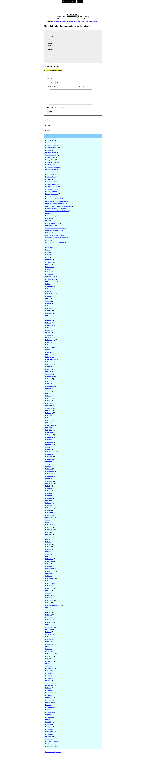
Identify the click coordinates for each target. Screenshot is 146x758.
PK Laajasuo (48, 435)
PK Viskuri (48, 734)
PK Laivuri (48, 439)
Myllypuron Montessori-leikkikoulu (54, 242)
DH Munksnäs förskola (51, 172)
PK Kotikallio (48, 408)
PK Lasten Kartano (50, 452)
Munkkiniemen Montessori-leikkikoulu (55, 237)
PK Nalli (47, 522)
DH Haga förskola (50, 160)
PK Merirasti (48, 495)
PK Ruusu (48, 610)
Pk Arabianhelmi (49, 267)
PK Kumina (48, 417)
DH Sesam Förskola (50, 184)
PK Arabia (48, 264)
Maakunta (49, 120)
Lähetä (50, 111)
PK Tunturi (48, 690)
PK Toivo (47, 680)
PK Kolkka (48, 396)
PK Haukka (48, 303)
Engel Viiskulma (49, 196)
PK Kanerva (48, 354)
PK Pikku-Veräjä (49, 571)
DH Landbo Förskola (51, 164)
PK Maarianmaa (49, 483)
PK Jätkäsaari (49, 337)
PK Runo (47, 602)
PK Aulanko (48, 274)
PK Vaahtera (48, 697)
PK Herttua (48, 310)
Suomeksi (65, 1)
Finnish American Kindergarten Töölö (55, 203)
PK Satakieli (48, 629)
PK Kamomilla (49, 347)
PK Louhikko (48, 481)
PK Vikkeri (48, 724)
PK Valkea (48, 705)
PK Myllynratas (49, 512)
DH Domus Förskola (50, 152)
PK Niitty (47, 532)
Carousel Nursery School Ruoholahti (55, 142)
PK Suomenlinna (50, 654)
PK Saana (48, 617)
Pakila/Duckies (49, 247)
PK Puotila (48, 585)
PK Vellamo (48, 717)
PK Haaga (48, 296)
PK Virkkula (48, 729)
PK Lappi (47, 447)
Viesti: (48, 104)
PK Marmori (48, 488)
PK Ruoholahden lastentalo (52, 605)
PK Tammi (48, 666)
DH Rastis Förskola (50, 181)
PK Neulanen (49, 529)
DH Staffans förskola (50, 189)
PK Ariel (47, 269)
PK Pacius (48, 546)
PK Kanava (48, 352)
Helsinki (72, 21)
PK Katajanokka (49, 376)
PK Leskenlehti (49, 466)
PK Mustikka (48, 510)
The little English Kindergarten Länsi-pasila (87, 21)
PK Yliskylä (48, 736)
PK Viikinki (48, 722)
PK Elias (47, 284)
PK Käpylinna (49, 432)
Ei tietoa (67, 21)
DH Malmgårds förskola (51, 167)
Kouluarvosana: (51, 82)
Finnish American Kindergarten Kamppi (56, 198)
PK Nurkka (48, 542)
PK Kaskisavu (49, 374)
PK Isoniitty (48, 327)
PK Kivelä (48, 388)
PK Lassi (47, 449)
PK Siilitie (48, 644)
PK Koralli (48, 400)
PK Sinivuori (48, 649)
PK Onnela (48, 544)
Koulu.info (73, 16)
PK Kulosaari (48, 415)
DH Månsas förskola (50, 174)
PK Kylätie (48, 427)
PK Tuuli (47, 695)
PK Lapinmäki (49, 444)
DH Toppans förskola (51, 191)
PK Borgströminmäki (50, 281)
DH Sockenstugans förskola (52, 186)
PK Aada (47, 250)
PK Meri (47, 493)
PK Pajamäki (48, 551)
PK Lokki (47, 473)
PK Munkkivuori (49, 508)
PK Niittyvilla (48, 534)
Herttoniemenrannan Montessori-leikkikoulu (57, 211)
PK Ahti (47, 257)
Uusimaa (62, 21)
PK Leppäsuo (49, 464)
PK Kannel (48, 361)
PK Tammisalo (49, 668)
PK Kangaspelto (49, 357)
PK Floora (48, 288)
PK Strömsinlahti (49, 651)
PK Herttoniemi (49, 308)
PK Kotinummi (49, 410)
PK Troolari (48, 688)
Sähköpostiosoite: (52, 86)
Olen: (48, 107)
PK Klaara (48, 393)
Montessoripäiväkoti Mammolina (54, 235)
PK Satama (48, 632)
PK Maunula (48, 490)
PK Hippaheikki (49, 318)
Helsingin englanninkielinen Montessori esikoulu (58, 206)
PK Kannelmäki (49, 364)
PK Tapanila (48, 673)
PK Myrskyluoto (49, 517)
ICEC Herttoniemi (50, 215)
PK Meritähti (48, 500)
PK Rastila (48, 595)
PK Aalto (47, 252)
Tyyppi (48, 125)
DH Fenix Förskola (50, 157)
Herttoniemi (48, 213)
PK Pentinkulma (49, 561)
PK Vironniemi (49, 731)
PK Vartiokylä (49, 712)
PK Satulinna (48, 634)
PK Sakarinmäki (49, 622)
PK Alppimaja (49, 262)
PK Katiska (48, 379)
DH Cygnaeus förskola (51, 147)
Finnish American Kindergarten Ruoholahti (56, 201)
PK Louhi (47, 478)
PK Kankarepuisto (50, 359)
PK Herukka (48, 313)
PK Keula (47, 383)
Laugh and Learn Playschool (53, 225)
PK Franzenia (49, 291)
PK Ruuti (47, 612)
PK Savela (48, 636)
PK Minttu (48, 505)
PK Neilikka (48, 525)
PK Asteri (47, 271)
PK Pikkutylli (48, 576)
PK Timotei (48, 678)
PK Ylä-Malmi (49, 739)
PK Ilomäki (48, 320)
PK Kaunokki (48, 381)
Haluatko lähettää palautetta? (53, 752)
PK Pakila (48, 554)
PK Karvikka (48, 371)
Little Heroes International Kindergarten (55, 228)
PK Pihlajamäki (49, 568)
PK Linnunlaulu (49, 471)
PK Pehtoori (48, 556)
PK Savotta (48, 639)
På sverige (73, 1)
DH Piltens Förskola (50, 177)
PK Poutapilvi (49, 583)
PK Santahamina (50, 627)
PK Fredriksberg (49, 293)
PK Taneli (48, 671)
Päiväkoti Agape (49, 744)
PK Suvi (47, 658)
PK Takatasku (49, 663)
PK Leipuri (48, 461)
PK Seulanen (49, 641)
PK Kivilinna (48, 391)
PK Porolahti (48, 581)
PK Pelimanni (49, 559)
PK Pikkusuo (48, 573)
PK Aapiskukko (49, 254)
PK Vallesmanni (49, 707)
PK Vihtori (48, 719)
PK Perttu (47, 563)
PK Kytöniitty (48, 430)
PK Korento (48, 403)
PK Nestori (48, 527)
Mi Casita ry (48, 233)
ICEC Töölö (48, 218)
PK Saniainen (49, 624)
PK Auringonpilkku (50, 279)
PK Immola (48, 323)
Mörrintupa (48, 245)
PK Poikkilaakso (49, 578)
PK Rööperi (48, 615)
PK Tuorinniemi (49, 692)
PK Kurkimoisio (49, 425)
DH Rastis (48, 179)
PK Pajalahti (48, 549)
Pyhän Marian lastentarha (52, 741)
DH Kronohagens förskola (52, 162)
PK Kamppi (48, 349)
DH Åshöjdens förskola (51, 194)
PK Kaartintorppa (50, 340)
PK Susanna (48, 656)
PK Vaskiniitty (49, 714)
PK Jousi (47, 332)
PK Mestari (48, 503)
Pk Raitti (47, 593)
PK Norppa (48, 537)
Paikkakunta (50, 130)
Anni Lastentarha (50, 140)
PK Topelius (48, 683)
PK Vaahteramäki (50, 700)
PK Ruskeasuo (49, 607)
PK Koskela (48, 405)
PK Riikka (48, 598)
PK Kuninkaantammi (50, 420)
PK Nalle (47, 520)
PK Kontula (48, 398)
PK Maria (47, 486)
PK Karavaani (49, 366)
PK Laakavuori (49, 437)
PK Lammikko (49, 442)
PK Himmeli (48, 315)
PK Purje (47, 590)
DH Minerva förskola (50, 169)
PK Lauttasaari (49, 454)
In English (80, 1)
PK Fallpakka (49, 286)
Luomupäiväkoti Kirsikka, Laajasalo (54, 230)
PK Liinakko (48, 469)
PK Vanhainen (49, 709)
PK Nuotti (47, 539)
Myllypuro (48, 240)
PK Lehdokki (48, 456)
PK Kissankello (49, 386)
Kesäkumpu (48, 220)
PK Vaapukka (49, 702)
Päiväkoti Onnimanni (51, 746)
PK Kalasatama (49, 344)
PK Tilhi (47, 675)
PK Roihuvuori (49, 600)
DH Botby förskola (50, 145)
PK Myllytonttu (49, 515)
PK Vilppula (48, 727)
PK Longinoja (49, 476)
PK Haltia (47, 298)
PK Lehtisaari (49, 459)
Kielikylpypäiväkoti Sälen (52, 223)
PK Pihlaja (48, 566)
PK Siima (47, 646)
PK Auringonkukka (50, 276)
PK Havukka (48, 306)
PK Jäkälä (48, 335)
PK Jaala (47, 330)
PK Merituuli (48, 498)
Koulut (48, 136)
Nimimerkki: (50, 78)
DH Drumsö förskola (50, 155)
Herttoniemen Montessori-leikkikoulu (55, 208)
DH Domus (48, 150)
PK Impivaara (49, 325)
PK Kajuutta (48, 342)
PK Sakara (48, 619)
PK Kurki (47, 422)
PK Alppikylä (48, 259)
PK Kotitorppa (49, 413)
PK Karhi (47, 369)
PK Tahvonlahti (49, 661)
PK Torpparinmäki (50, 685)
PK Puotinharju (49, 588)
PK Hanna (48, 301)
